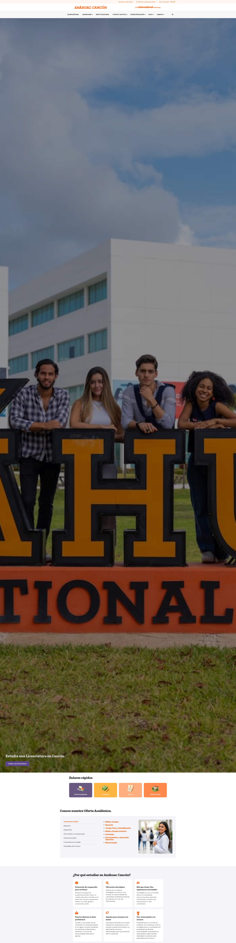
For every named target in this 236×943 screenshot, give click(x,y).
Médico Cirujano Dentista (115, 831)
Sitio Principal (164, 2)
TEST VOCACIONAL (102, 14)
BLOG (150, 14)
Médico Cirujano (112, 822)
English (172, 2)
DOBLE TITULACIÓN (137, 14)
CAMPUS (160, 14)
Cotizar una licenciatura (17, 764)
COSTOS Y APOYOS (119, 14)
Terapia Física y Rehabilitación (118, 828)
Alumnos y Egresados (126, 2)
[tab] (80, 822)
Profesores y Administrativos (146, 2)
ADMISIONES (86, 14)
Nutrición (109, 825)
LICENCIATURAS (73, 14)
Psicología (109, 834)
